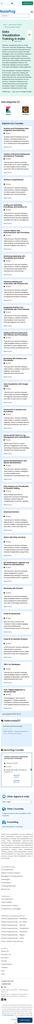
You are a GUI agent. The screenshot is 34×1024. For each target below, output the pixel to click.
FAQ (3, 971)
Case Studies (6, 902)
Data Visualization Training (12, 27)
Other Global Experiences (12, 941)
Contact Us (27, 3)
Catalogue (5, 879)
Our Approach (7, 899)
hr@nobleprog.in (8, 1015)
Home (5, 24)
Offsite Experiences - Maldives (14, 919)
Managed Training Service (12, 876)
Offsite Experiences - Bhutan (13, 925)
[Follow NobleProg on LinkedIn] (2, 999)
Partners (5, 958)
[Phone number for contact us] (2, 3)
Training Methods (8, 886)
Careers (4, 967)
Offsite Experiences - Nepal (13, 935)
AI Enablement (7, 870)
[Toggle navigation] (32, 11)
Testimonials (6, 964)
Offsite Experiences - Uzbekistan (15, 928)
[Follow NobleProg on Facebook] (5, 999)
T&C (3, 974)
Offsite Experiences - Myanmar (14, 932)
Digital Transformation (10, 873)
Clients (4, 961)
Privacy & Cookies (17, 1019)
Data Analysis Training (15, 24)
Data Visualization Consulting (12, 827)
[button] (31, 769)
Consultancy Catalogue (11, 909)
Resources (5, 889)
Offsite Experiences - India (12, 938)
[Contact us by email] (12, 3)
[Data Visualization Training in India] (9, 11)
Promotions (6, 883)
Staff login (17, 1023)
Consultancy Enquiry (9, 905)
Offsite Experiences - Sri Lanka (14, 922)
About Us (5, 951)
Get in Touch (24, 1020)
